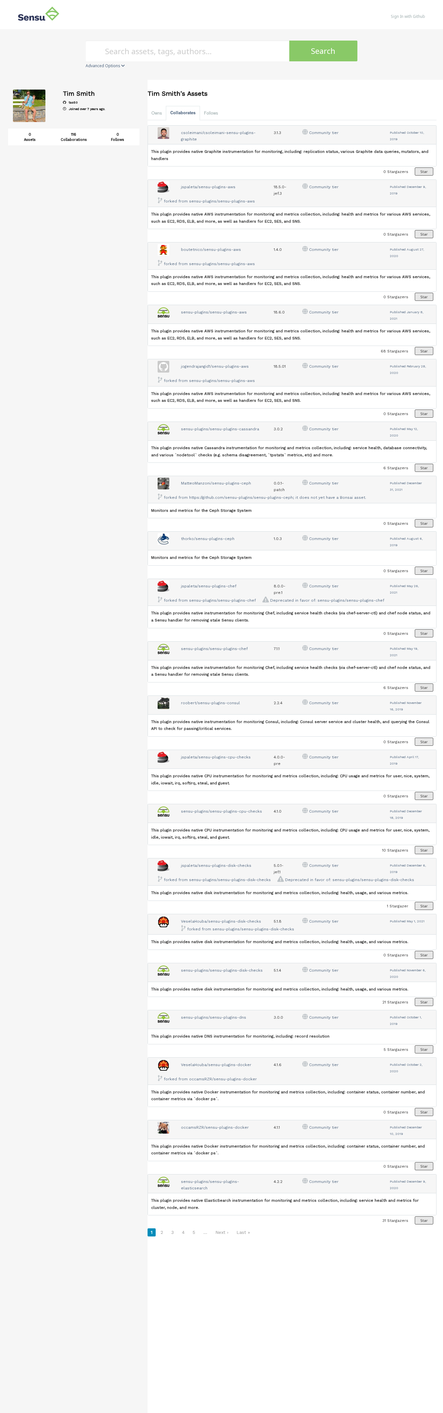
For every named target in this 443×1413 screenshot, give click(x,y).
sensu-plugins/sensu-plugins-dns (213, 1017)
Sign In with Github (408, 16)
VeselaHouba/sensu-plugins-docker (216, 1065)
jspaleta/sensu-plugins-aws (208, 187)
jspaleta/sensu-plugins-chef (208, 586)
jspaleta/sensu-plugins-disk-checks (216, 865)
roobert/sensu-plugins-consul (210, 703)
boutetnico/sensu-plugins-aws (211, 249)
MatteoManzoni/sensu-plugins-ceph (216, 483)
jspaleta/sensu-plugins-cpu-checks (216, 757)
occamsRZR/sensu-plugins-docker (223, 1079)
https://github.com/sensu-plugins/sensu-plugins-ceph (241, 497)
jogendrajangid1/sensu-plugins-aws (215, 366)
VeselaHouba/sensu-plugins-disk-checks (221, 921)
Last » (243, 1232)
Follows (211, 113)
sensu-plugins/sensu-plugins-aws (222, 201)
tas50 (73, 102)
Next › (221, 1232)
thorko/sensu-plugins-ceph (207, 538)
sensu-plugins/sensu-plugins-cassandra (220, 429)
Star (424, 171)
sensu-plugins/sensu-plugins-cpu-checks (221, 811)
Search (323, 50)
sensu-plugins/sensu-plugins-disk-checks (230, 880)
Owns (156, 113)
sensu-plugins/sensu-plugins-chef (222, 600)
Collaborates (183, 113)
